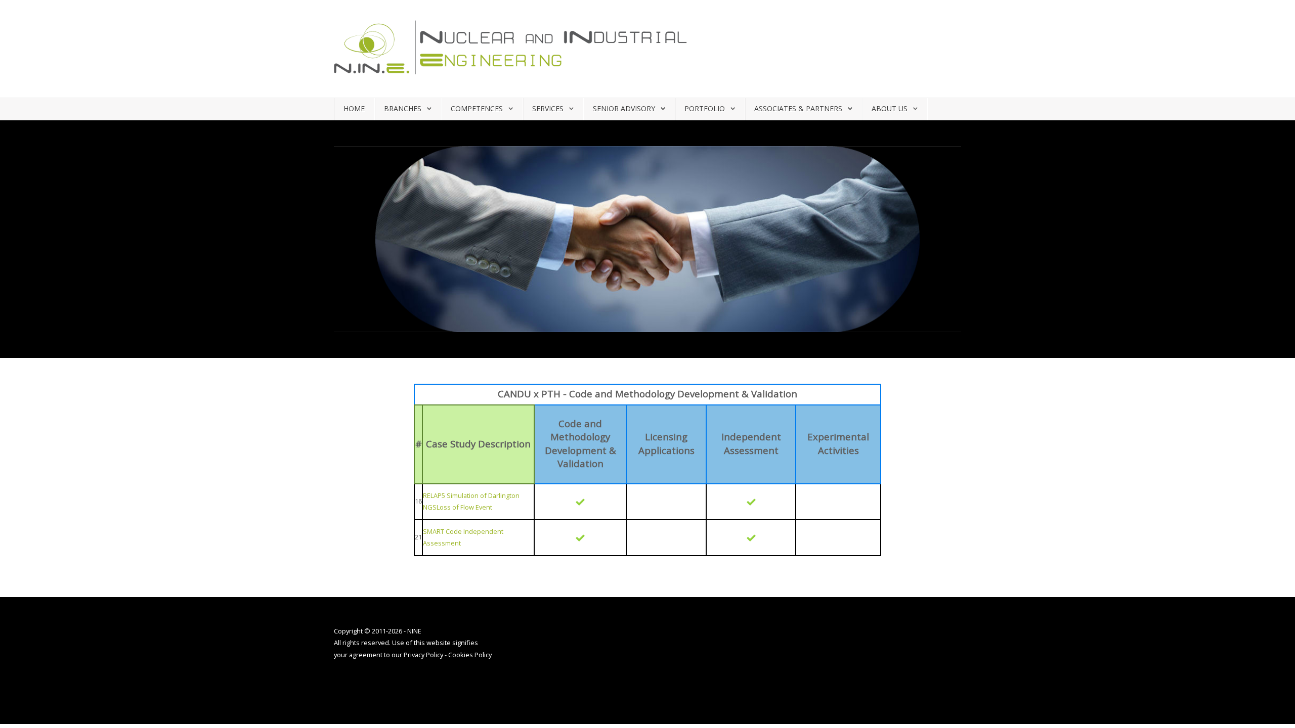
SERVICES (548, 108)
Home (354, 108)
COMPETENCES (477, 108)
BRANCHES (402, 108)
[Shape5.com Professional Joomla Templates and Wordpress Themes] (355, 684)
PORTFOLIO (704, 108)
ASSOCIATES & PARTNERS (798, 108)
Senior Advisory (624, 108)
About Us (890, 108)
